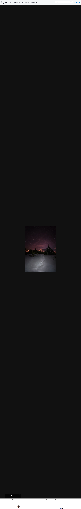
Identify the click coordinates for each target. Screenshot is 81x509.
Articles (16, 2)
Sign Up (78, 2)
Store (37, 2)
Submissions (58, 500)
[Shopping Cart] (72, 2)
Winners (14, 500)
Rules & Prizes (49, 500)
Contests (33, 2)
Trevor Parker (22, 506)
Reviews (21, 2)
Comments (67, 500)
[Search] (70, 2)
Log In (74, 2)
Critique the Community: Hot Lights (25, 500)
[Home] (6, 2)
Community (26, 2)
